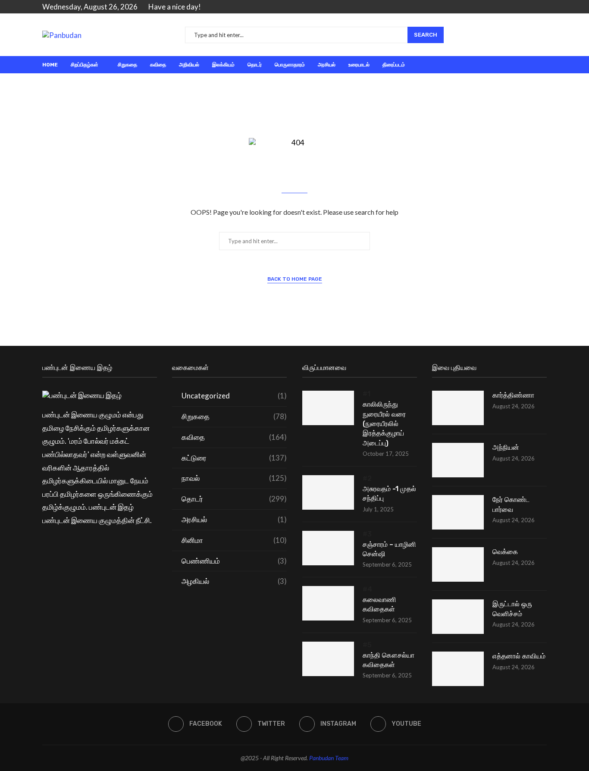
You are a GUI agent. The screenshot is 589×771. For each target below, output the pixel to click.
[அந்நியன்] (458, 460)
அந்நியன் (505, 447)
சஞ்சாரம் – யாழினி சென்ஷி (389, 549)
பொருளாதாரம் (290, 65)
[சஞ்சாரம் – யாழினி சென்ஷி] (328, 548)
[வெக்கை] (458, 564)
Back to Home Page (294, 279)
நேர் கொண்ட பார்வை (510, 504)
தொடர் (255, 65)
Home (50, 65)
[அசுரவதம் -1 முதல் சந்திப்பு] (328, 492)
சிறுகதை (127, 65)
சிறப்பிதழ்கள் (84, 65)
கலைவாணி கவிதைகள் (379, 604)
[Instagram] (534, 6)
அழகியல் (234, 581)
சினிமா (234, 540)
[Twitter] (524, 6)
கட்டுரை (234, 457)
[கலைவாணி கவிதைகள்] (328, 603)
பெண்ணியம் (234, 560)
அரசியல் (326, 65)
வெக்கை (505, 552)
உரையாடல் (359, 65)
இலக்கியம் (223, 65)
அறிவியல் (189, 65)
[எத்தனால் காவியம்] (458, 669)
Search (425, 34)
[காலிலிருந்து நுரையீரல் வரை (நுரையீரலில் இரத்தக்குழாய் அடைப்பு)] (328, 408)
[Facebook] (514, 6)
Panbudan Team (328, 758)
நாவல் (234, 478)
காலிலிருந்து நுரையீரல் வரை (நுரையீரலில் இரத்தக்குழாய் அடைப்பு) (384, 423)
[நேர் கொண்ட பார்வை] (458, 512)
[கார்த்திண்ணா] (458, 408)
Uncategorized (234, 395)
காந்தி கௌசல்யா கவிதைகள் (388, 660)
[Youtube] (544, 6)
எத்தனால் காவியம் (518, 656)
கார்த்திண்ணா (513, 395)
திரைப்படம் (393, 65)
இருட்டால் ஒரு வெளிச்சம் (512, 608)
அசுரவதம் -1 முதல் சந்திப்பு (389, 493)
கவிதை (158, 65)
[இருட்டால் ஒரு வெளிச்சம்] (458, 616)
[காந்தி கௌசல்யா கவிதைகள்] (328, 659)
